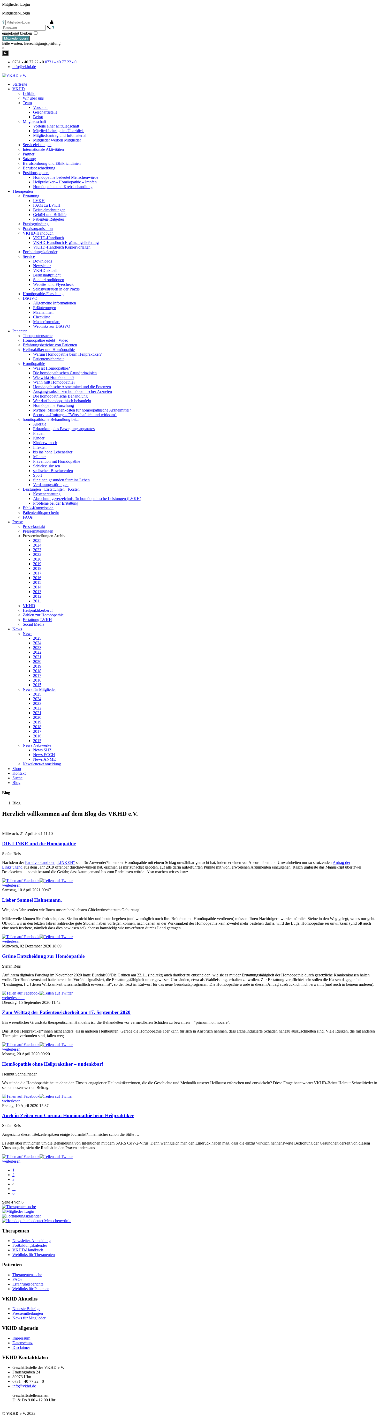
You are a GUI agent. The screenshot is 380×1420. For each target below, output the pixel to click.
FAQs (17, 1279)
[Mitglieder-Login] (5, 53)
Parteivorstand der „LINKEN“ (50, 862)
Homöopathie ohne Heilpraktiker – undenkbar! (52, 1064)
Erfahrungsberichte (27, 1284)
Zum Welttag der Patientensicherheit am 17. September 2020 (66, 1012)
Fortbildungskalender (29, 1245)
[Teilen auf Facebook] (21, 880)
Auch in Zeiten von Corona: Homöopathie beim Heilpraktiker (68, 1115)
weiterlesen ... (13, 885)
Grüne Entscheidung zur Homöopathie (43, 956)
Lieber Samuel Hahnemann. (32, 900)
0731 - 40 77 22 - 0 (61, 62)
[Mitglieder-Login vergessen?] (3, 22)
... (14, 1188)
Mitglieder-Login (16, 38)
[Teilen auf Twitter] (56, 880)
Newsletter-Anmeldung (42, 764)
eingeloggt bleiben (17, 33)
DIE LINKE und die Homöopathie (39, 843)
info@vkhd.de (24, 66)
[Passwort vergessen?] (53, 27)
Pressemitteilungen (27, 1313)
